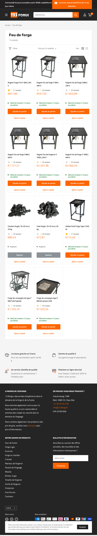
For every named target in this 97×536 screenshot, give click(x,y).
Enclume (9, 451)
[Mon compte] (84, 14)
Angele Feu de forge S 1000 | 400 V (76, 156)
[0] (89, 14)
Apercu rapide (19, 118)
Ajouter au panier (20, 111)
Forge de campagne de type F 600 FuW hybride (19, 299)
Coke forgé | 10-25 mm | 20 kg (47, 228)
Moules (8, 471)
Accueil (7, 25)
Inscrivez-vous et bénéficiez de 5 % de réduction (74, 4)
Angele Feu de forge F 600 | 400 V (47, 84)
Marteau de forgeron (14, 463)
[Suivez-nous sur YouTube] (16, 519)
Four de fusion (11, 442)
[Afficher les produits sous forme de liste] (87, 48)
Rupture (19, 255)
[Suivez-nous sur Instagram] (11, 519)
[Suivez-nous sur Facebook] (7, 519)
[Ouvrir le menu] (6, 15)
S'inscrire (61, 465)
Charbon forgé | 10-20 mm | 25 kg (19, 228)
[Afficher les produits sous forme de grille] (83, 48)
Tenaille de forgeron (13, 479)
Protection (9, 488)
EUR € (8, 508)
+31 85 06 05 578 (61, 403)
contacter (32, 425)
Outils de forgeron (13, 484)
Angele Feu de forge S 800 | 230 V (76, 84)
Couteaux (9, 496)
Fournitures (10, 492)
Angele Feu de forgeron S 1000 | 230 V (47, 156)
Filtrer (15, 48)
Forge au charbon (12, 455)
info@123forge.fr (60, 407)
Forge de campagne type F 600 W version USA (47, 299)
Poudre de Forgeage (13, 467)
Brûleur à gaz (11, 475)
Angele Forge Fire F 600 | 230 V (19, 84)
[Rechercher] (75, 15)
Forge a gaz (10, 446)
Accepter (82, 527)
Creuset (8, 459)
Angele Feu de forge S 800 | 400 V (19, 156)
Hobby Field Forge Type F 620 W (77, 228)
